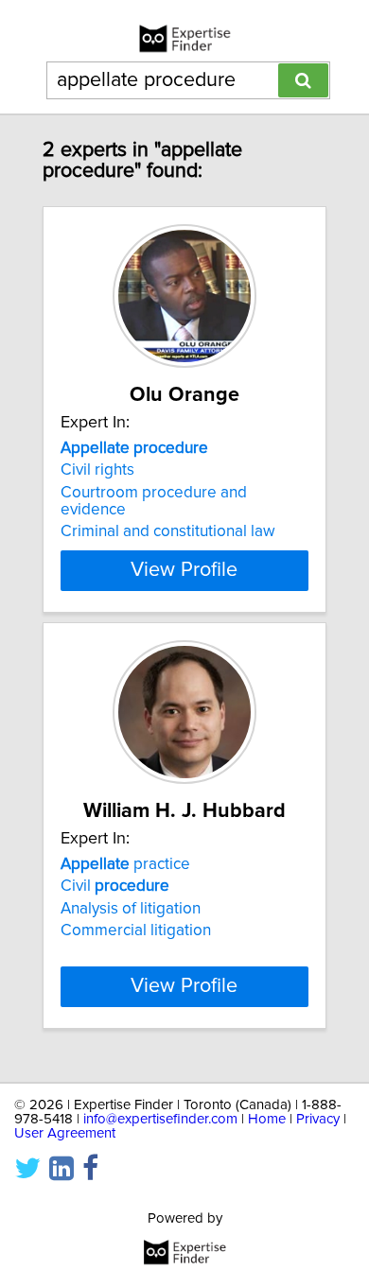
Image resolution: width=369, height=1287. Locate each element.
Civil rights (97, 469)
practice (125, 864)
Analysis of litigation (131, 908)
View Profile (184, 570)
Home (267, 1119)
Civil (115, 886)
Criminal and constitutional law (168, 531)
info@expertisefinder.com (160, 1119)
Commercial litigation (136, 930)
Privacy (318, 1119)
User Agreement (64, 1133)
